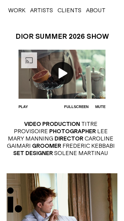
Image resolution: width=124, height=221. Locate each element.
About (95, 10)
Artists (41, 10)
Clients (69, 10)
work (16, 10)
